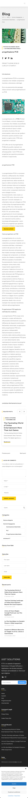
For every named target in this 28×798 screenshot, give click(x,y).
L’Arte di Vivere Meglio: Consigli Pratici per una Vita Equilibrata (13, 613)
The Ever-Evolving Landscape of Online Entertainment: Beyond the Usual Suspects (13, 602)
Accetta (14, 784)
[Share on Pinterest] (8, 58)
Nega (14, 788)
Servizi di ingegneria (17, 17)
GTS (3, 17)
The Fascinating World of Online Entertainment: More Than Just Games (13, 426)
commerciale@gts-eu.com (15, 762)
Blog (8, 17)
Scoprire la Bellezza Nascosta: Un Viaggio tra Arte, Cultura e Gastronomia (14, 631)
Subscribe (22, 682)
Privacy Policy (17, 795)
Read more (7, 442)
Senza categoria (10, 418)
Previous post (6, 453)
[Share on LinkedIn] (11, 58)
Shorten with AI (8, 229)
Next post (23, 453)
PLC (7, 530)
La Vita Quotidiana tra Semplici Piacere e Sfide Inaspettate (13, 749)
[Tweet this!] (5, 58)
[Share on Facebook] (2, 58)
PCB (17, 119)
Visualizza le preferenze (14, 792)
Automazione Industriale (12, 48)
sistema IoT (6, 538)
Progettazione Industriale (13, 534)
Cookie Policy (11, 795)
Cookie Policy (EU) (6, 718)
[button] (26, 768)
